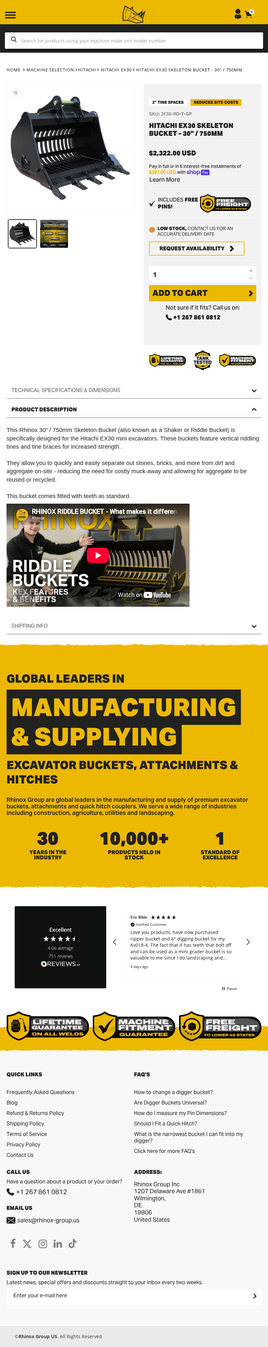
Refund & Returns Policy (35, 1113)
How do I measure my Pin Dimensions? (180, 1113)
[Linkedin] (58, 1243)
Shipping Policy (25, 1123)
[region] (181, 942)
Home (14, 70)
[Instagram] (43, 1243)
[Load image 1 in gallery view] (22, 234)
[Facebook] (13, 1243)
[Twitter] (27, 1243)
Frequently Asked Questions (41, 1092)
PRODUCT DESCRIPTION (44, 409)
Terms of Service (27, 1134)
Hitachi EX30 (116, 70)
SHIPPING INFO (29, 625)
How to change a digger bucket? (173, 1092)
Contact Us (20, 1155)
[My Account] (238, 17)
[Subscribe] (254, 1296)
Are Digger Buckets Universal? (170, 1102)
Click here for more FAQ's (164, 1151)
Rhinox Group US (38, 1336)
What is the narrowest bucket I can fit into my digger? (188, 1137)
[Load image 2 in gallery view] (54, 234)
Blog (12, 1102)
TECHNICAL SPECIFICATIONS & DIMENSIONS (65, 390)
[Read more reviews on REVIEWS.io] (60, 964)
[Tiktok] (73, 1243)
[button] (115, 942)
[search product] (14, 40)
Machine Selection (50, 70)
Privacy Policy (23, 1144)
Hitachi (87, 70)
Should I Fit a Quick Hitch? (165, 1123)
